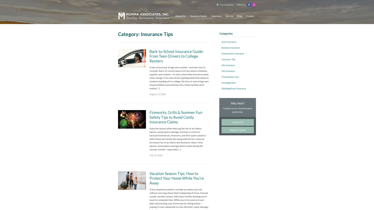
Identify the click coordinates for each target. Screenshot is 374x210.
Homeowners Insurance (233, 53)
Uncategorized (229, 83)
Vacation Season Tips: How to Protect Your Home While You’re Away (176, 178)
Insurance (217, 16)
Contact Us (237, 122)
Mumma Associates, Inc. (143, 16)
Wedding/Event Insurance (234, 88)
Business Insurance (231, 48)
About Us (180, 16)
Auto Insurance (229, 42)
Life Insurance (228, 65)
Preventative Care (230, 77)
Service (229, 16)
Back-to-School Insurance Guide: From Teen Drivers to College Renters (176, 56)
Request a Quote (198, 16)
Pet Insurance (228, 71)
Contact (250, 16)
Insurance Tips (229, 59)
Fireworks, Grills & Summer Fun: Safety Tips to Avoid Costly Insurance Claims (176, 117)
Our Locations (226, 5)
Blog (239, 16)
